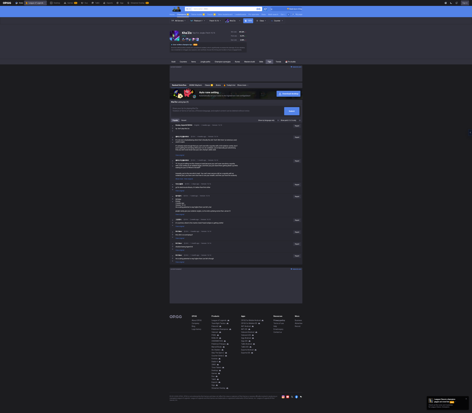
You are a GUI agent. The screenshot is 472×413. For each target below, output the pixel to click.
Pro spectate (254, 14)
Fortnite (215, 359)
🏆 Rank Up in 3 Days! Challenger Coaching (284, 9)
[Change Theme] (451, 2)
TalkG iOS (245, 347)
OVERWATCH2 (217, 341)
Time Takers (216, 367)
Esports (214, 382)
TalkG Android (246, 344)
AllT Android (246, 326)
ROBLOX (215, 338)
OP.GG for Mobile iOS (249, 323)
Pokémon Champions (220, 329)
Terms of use (278, 323)
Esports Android (247, 350)
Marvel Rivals (217, 347)
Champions (182, 14)
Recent (183, 120)
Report (297, 126)
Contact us (277, 332)
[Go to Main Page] (7, 3)
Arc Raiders (216, 350)
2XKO (214, 365)
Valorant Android (247, 332)
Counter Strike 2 (218, 356)
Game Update (286, 14)
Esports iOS (245, 353)
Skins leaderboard (225, 14)
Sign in (465, 3)
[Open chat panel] (470, 132)
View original (180, 155)
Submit (292, 111)
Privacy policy (279, 320)
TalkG (214, 379)
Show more (179, 179)
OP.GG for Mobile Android (251, 320)
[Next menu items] (288, 14)
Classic (211, 14)
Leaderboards (240, 14)
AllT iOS (244, 329)
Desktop (215, 370)
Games (214, 373)
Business (298, 320)
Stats (263, 14)
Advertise (298, 323)
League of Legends (36, 3)
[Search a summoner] (258, 9)
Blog (193, 326)
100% (250, 21)
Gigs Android (246, 338)
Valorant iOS (246, 335)
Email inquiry (278, 329)
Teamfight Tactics (219, 323)
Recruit (297, 326)
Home (172, 14)
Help (275, 326)
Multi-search (273, 14)
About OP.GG (197, 320)
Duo (213, 376)
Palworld (215, 326)
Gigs (213, 385)
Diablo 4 (215, 362)
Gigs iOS (244, 341)
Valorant (215, 332)
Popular (175, 120)
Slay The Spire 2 (218, 353)
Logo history (196, 329)
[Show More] (445, 2)
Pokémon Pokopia (219, 344)
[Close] (466, 398)
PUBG (214, 335)
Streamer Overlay (218, 388)
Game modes (197, 14)
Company (195, 323)
